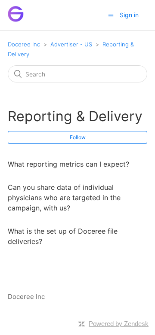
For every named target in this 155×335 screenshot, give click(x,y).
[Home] (16, 19)
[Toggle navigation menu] (111, 15)
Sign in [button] (129, 14)
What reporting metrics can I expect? (68, 164)
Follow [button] (78, 137)
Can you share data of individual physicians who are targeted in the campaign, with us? (64, 197)
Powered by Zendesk (119, 323)
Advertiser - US (71, 44)
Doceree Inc (24, 44)
